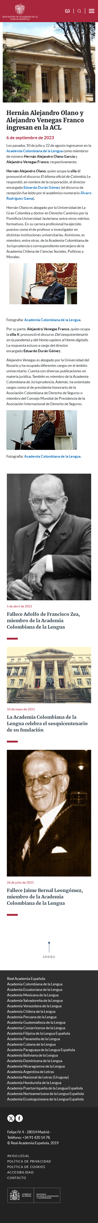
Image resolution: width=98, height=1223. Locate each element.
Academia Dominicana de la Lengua (34, 1061)
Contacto (16, 1178)
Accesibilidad (20, 1172)
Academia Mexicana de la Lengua (33, 995)
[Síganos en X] (11, 1118)
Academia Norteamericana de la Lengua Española (45, 1094)
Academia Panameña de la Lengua (33, 1039)
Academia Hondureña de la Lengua (34, 1083)
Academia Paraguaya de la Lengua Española (41, 1050)
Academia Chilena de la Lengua (31, 1011)
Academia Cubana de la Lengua (31, 1044)
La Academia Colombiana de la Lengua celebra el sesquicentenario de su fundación (47, 723)
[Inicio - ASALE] (20, 11)
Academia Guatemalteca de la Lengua (36, 1022)
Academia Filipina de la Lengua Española (38, 1033)
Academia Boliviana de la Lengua (32, 1055)
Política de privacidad (29, 1161)
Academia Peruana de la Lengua (32, 1017)
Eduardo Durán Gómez (41, 187)
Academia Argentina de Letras (30, 1072)
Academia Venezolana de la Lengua (34, 1006)
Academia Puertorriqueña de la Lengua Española (45, 1088)
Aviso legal (18, 1156)
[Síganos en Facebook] (19, 1118)
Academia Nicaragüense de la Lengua (36, 1066)
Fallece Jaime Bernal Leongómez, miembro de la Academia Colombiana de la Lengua (45, 897)
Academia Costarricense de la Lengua (36, 1028)
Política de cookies (26, 1167)
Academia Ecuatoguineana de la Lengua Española (45, 1099)
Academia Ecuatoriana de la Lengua (34, 989)
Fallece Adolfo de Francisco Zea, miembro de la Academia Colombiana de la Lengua (43, 621)
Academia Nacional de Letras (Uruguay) (38, 1077)
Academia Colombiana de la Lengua (34, 984)
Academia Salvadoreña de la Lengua (35, 1000)
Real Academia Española (26, 978)
